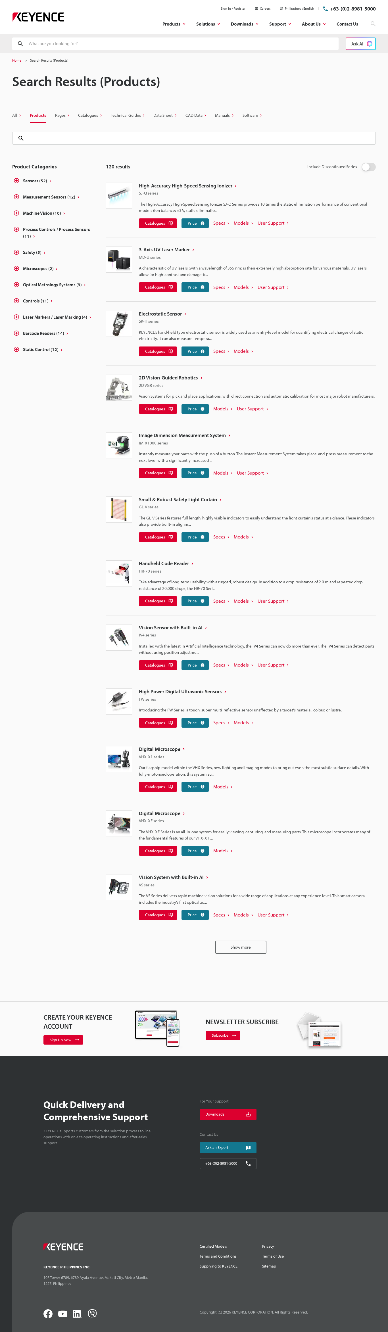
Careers (265, 8)
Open (16, 181)
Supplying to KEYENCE (218, 1266)
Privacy (268, 1246)
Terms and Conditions (218, 1256)
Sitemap (269, 1266)
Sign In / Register (233, 8)
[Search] (18, 138)
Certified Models (213, 1246)
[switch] (369, 167)
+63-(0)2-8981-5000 (353, 8)
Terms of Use (273, 1256)
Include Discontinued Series (332, 166)
